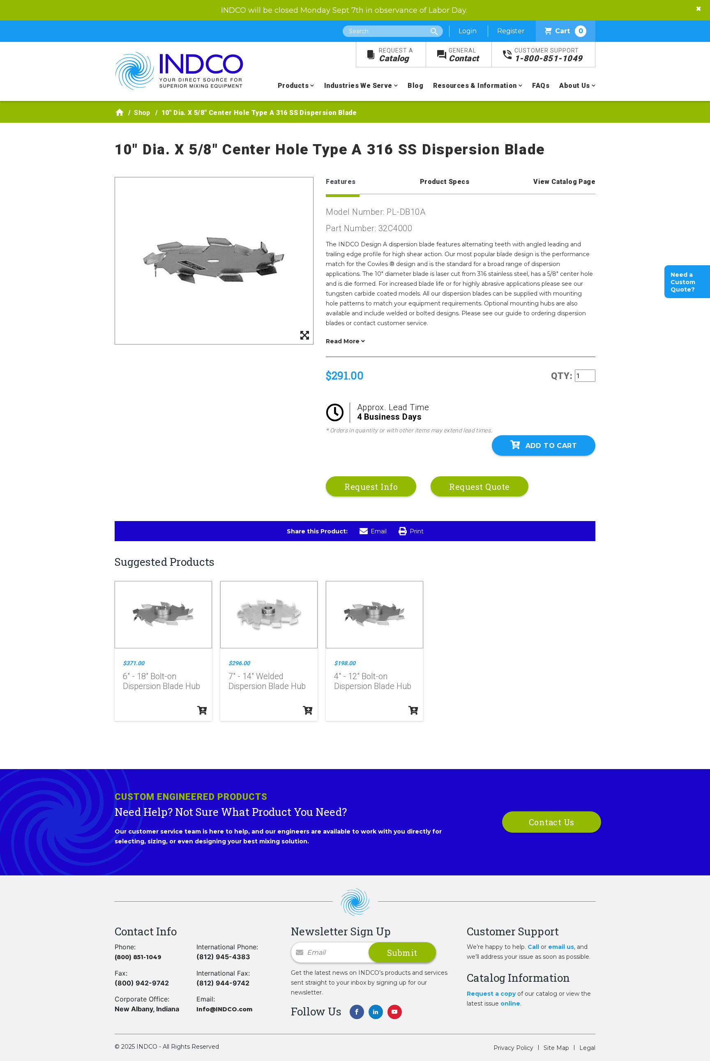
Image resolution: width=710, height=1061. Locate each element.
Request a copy (491, 993)
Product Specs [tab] (444, 182)
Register (511, 31)
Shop (142, 113)
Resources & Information (474, 86)
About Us (574, 86)
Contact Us (551, 822)
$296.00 (239, 663)
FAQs (540, 86)
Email (379, 531)
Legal (587, 1048)
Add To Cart (551, 446)
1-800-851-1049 (548, 55)
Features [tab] (340, 182)
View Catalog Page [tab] (564, 182)
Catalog (396, 55)
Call (533, 947)
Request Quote (479, 486)
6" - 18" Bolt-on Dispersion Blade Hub (161, 681)
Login (468, 31)
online (510, 1003)
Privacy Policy (513, 1048)
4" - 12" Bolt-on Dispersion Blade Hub (372, 681)
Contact (464, 55)
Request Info (371, 486)
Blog (415, 86)
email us (561, 947)
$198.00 (344, 663)
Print (417, 531)
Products (293, 86)
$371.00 (133, 663)
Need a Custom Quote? (683, 282)
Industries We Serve (358, 86)
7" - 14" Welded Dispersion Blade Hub (267, 681)
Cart (569, 31)
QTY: (562, 376)
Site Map (556, 1048)
